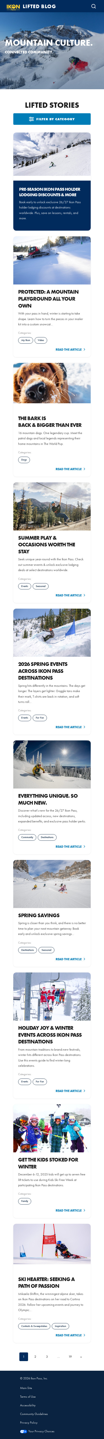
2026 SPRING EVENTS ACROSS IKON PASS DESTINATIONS (42, 671)
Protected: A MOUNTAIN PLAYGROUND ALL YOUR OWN (48, 298)
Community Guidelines (34, 1414)
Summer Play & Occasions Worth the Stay (46, 544)
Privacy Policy (28, 1422)
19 (70, 1357)
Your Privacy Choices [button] (41, 1431)
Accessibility (28, 1405)
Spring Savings (38, 915)
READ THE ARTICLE (69, 349)
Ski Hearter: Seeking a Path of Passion (46, 1282)
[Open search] (93, 6)
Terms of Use (28, 1396)
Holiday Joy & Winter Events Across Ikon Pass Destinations (50, 1034)
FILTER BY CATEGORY (55, 119)
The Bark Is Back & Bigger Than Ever (50, 422)
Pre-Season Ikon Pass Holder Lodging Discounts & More (49, 191)
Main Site (26, 1388)
